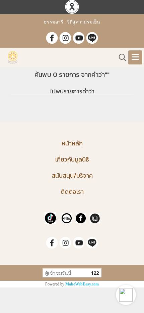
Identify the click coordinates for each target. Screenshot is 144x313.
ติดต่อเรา (72, 191)
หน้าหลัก (72, 143)
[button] (126, 295)
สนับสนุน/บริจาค (72, 175)
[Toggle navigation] (135, 57)
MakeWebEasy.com (82, 284)
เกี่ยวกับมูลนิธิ (72, 159)
